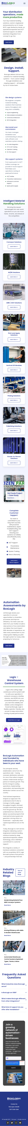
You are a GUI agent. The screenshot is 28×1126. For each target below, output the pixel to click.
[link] (14, 236)
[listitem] (14, 109)
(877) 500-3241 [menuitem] (14, 1109)
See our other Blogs (20, 872)
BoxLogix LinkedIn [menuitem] (14, 1106)
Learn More (8, 42)
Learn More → (14, 246)
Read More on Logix (14, 720)
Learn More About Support (14, 561)
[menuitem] (8, 1123)
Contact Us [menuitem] (14, 1104)
